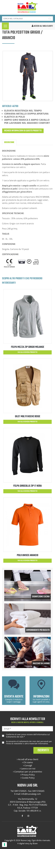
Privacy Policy (28, 774)
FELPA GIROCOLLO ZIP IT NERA (27, 486)
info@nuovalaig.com (31, 794)
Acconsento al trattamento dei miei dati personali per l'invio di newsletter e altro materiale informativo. (29, 742)
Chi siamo (28, 762)
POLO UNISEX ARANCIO (27, 555)
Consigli (28, 765)
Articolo (6, 106)
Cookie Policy (28, 777)
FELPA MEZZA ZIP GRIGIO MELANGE (27, 347)
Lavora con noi (28, 768)
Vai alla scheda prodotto (27, 352)
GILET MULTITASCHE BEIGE (27, 416)
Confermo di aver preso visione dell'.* (28, 735)
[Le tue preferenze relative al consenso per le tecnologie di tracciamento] (4, 844)
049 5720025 (20, 791)
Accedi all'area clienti (28, 759)
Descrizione (9, 142)
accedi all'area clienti (43, 26)
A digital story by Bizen (27, 843)
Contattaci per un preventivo (28, 771)
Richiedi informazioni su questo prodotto (23, 131)
